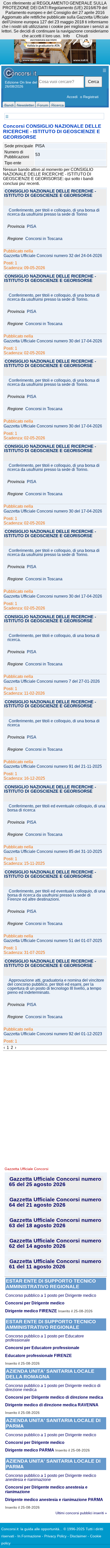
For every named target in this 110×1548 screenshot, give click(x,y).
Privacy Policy (55, 1536)
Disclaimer (78, 1536)
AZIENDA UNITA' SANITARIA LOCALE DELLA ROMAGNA (50, 1373)
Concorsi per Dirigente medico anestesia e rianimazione (46, 1489)
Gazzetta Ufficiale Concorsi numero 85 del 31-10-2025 (53, 852)
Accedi (72, 97)
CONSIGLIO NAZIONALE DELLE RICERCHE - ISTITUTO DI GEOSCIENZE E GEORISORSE (50, 193)
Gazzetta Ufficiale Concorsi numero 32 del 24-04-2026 (53, 256)
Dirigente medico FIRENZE (31, 1311)
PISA (31, 227)
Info (66, 36)
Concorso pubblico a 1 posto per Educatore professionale (44, 1338)
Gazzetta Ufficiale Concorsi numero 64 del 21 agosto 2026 (55, 1202)
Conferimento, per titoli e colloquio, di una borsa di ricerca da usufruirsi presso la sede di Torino (53, 212)
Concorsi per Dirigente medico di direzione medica (54, 1397)
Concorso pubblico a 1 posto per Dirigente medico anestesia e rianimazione (50, 1477)
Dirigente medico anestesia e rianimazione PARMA (54, 1499)
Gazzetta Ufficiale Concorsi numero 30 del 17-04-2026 (53, 341)
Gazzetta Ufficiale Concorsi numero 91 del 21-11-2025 (53, 766)
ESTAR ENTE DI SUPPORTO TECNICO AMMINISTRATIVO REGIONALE (51, 1283)
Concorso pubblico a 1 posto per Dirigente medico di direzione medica (53, 1387)
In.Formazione (29, 1536)
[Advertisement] (55, 1108)
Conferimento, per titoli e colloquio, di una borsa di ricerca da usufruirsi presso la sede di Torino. (53, 297)
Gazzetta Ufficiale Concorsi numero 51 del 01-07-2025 (53, 941)
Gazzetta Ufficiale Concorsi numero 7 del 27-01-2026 (52, 681)
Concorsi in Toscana (43, 239)
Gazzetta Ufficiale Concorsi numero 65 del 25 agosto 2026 (55, 1181)
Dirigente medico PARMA (29, 1450)
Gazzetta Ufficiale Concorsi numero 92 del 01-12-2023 (53, 1034)
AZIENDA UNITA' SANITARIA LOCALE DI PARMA (53, 1423)
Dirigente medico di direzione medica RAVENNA (51, 1405)
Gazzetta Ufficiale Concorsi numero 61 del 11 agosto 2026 (55, 1263)
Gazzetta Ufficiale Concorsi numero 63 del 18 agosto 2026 (55, 1222)
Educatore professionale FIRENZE (38, 1355)
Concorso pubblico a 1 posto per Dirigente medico (50, 1295)
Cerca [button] (93, 81)
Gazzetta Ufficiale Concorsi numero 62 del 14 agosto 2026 (55, 1243)
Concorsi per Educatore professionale (42, 1348)
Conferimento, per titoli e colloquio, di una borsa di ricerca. (53, 638)
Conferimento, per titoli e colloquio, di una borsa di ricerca (53, 723)
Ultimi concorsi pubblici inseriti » (81, 1513)
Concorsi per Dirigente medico (34, 1303)
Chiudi (82, 36)
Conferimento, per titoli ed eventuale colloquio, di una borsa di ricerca (56, 808)
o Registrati (89, 97)
